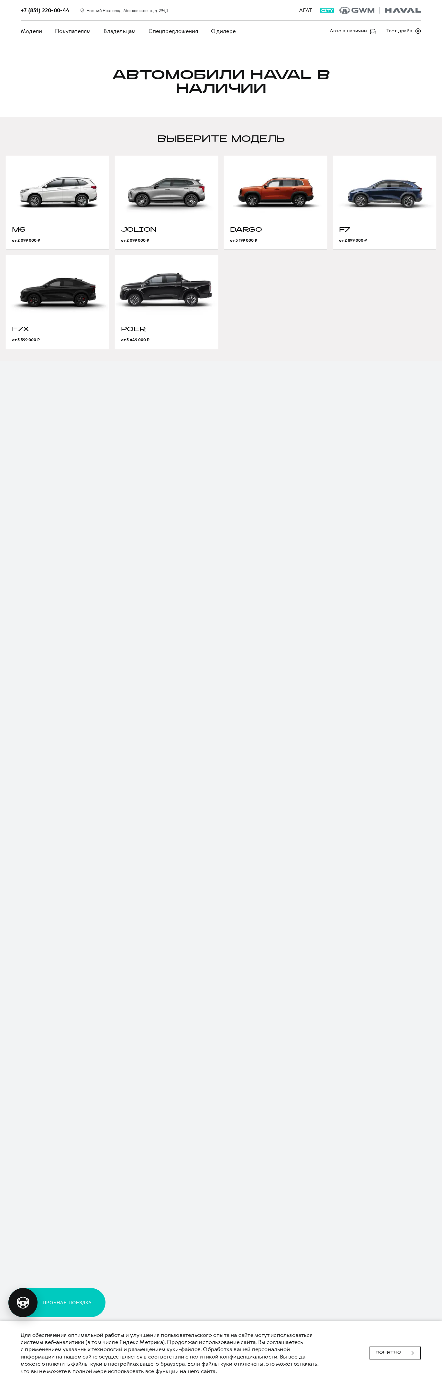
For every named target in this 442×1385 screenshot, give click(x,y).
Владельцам (120, 31)
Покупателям (73, 31)
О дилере (223, 31)
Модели (31, 31)
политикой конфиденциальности (234, 1356)
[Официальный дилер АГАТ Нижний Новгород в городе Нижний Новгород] (380, 10)
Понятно (388, 1352)
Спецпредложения (173, 31)
